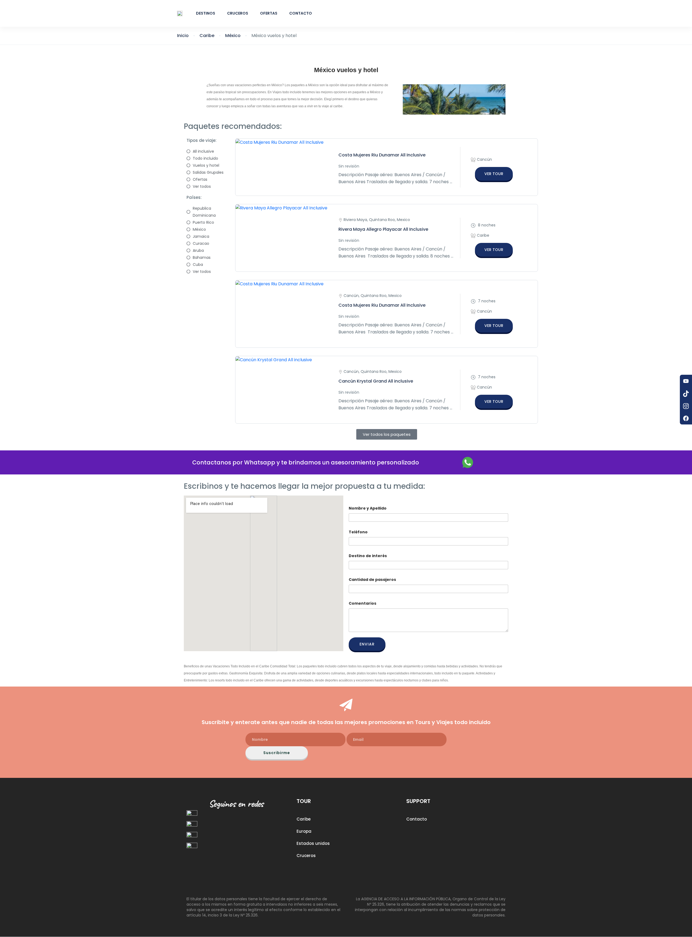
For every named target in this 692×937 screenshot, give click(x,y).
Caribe (206, 35)
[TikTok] (686, 393)
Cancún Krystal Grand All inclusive (375, 381)
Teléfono (358, 532)
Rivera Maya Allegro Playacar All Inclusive (383, 229)
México (233, 35)
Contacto (300, 13)
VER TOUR (493, 173)
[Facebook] (686, 418)
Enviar (367, 644)
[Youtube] (686, 381)
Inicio (183, 35)
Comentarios (362, 603)
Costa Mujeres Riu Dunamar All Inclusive (381, 155)
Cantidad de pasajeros (372, 579)
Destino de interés (368, 556)
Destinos (205, 13)
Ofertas (268, 13)
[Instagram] (686, 406)
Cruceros (237, 13)
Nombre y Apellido (368, 508)
